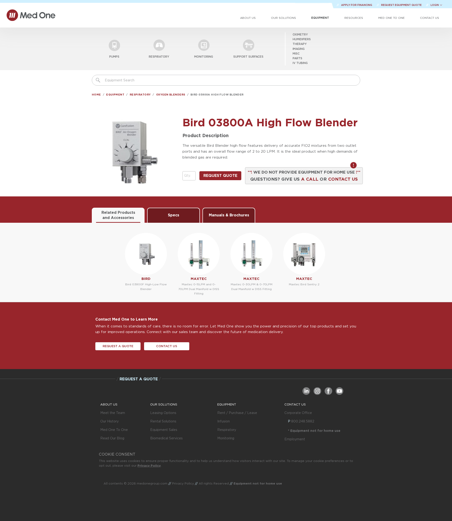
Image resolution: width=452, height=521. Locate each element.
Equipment (320, 18)
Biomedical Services (166, 438)
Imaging (299, 49)
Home (96, 94)
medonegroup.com (152, 483)
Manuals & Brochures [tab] (229, 215)
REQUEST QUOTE (220, 175)
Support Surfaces (248, 56)
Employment (294, 439)
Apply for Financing (357, 5)
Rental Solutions (163, 421)
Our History (109, 421)
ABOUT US (108, 404)
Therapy (300, 44)
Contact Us (429, 18)
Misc (296, 53)
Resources (353, 18)
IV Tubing (300, 63)
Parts (297, 58)
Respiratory (159, 56)
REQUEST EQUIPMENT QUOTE (401, 5)
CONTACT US (343, 179)
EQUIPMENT (226, 404)
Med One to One (391, 18)
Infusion (223, 421)
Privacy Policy (149, 465)
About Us (248, 18)
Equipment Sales (163, 430)
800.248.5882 (302, 421)
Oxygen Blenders (170, 94)
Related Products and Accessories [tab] (118, 215)
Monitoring (203, 56)
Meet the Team (112, 413)
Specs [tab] (173, 215)
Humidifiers (302, 39)
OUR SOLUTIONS (163, 404)
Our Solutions (283, 18)
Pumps (114, 56)
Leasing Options (163, 413)
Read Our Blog (112, 438)
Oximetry (300, 34)
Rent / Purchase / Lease (237, 413)
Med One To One (114, 430)
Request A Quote (118, 346)
